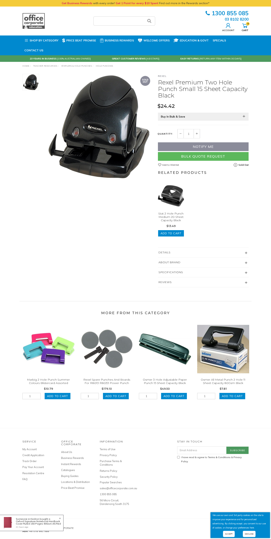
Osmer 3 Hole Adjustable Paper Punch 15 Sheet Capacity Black (165, 381)
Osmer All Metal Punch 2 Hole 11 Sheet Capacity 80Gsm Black (223, 381)
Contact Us (33, 50)
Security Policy (109, 476)
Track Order (29, 461)
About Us (66, 452)
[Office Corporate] (33, 21)
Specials (219, 40)
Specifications (171, 272)
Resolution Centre (33, 473)
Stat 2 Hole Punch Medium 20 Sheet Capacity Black (171, 217)
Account (228, 30)
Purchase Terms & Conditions (111, 463)
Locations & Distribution (75, 481)
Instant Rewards (71, 464)
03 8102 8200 (237, 19)
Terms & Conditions (219, 457)
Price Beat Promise (81, 40)
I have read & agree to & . (211, 459)
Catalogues (68, 470)
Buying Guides (70, 476)
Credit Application (33, 455)
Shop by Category (44, 40)
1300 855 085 (230, 13)
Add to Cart (171, 233)
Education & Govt (194, 40)
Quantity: (165, 134)
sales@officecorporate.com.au (115, 488)
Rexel (162, 76)
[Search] (149, 21)
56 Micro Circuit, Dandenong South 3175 (114, 502)
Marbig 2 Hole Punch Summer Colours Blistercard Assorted (48, 381)
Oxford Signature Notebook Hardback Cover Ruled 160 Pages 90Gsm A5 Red (38, 522)
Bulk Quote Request (203, 156)
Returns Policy (108, 470)
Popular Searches (111, 482)
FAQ (25, 479)
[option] (98, 127)
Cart (245, 27)
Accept (229, 534)
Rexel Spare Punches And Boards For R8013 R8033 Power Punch (106, 381)
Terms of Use (107, 449)
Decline (249, 534)
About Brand (170, 262)
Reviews (165, 282)
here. (252, 527)
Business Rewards (119, 40)
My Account (29, 449)
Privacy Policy (108, 455)
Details (165, 252)
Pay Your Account (33, 467)
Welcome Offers (156, 40)
